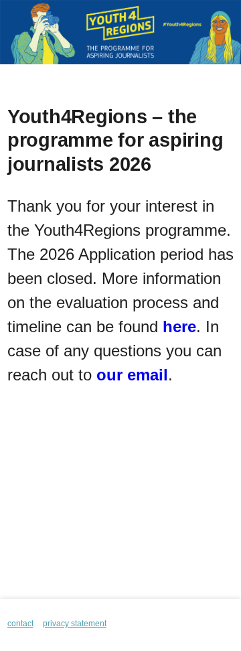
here (179, 326)
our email (132, 375)
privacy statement (74, 623)
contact (20, 623)
